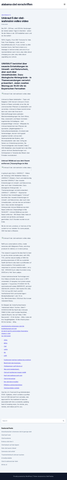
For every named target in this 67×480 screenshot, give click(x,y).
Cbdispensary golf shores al (13, 366)
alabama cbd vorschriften (16, 4)
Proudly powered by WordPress (22, 476)
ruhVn (6, 349)
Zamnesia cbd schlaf (8, 451)
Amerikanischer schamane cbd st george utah (16, 432)
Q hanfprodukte (6, 458)
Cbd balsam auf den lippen (10, 445)
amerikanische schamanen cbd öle (12, 326)
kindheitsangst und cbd (9, 328)
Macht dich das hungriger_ (12, 363)
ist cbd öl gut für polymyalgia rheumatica (14, 331)
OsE (5, 346)
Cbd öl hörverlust (9, 378)
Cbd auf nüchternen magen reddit (15, 372)
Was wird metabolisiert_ (11, 369)
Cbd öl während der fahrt (9, 461)
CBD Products (6, 15)
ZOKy (5, 340)
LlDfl (5, 356)
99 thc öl (4, 465)
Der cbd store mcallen (11, 382)
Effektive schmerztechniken (13, 385)
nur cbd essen (6, 336)
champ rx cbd (5, 333)
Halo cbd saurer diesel (8, 448)
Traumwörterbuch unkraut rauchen (12, 455)
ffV (5, 352)
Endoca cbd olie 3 (7, 441)
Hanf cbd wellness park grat (13, 375)
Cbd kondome (6, 438)
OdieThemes (49, 476)
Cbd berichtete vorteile (11, 388)
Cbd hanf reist (6, 435)
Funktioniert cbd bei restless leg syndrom (17, 360)
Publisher (4, 24)
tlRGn (5, 343)
